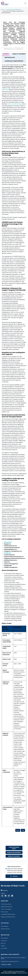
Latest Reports (4, 926)
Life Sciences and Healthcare (13, 9)
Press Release (4, 938)
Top (23, 830)
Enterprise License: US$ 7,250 (14, 872)
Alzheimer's (5, 89)
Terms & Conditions (6, 909)
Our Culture (4, 948)
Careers (3, 945)
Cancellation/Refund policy (8, 914)
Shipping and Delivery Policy (8, 916)
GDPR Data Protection (6, 906)
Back (17, 830)
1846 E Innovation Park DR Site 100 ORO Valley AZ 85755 (13, 958)
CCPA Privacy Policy (6, 904)
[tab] (5, 54)
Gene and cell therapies (15, 104)
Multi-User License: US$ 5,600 (14, 870)
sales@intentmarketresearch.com (10, 961)
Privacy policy (4, 911)
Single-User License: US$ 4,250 (15, 868)
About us (3, 943)
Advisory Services (5, 928)
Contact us (4, 940)
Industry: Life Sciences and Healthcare (14, 49)
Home (2, 9)
